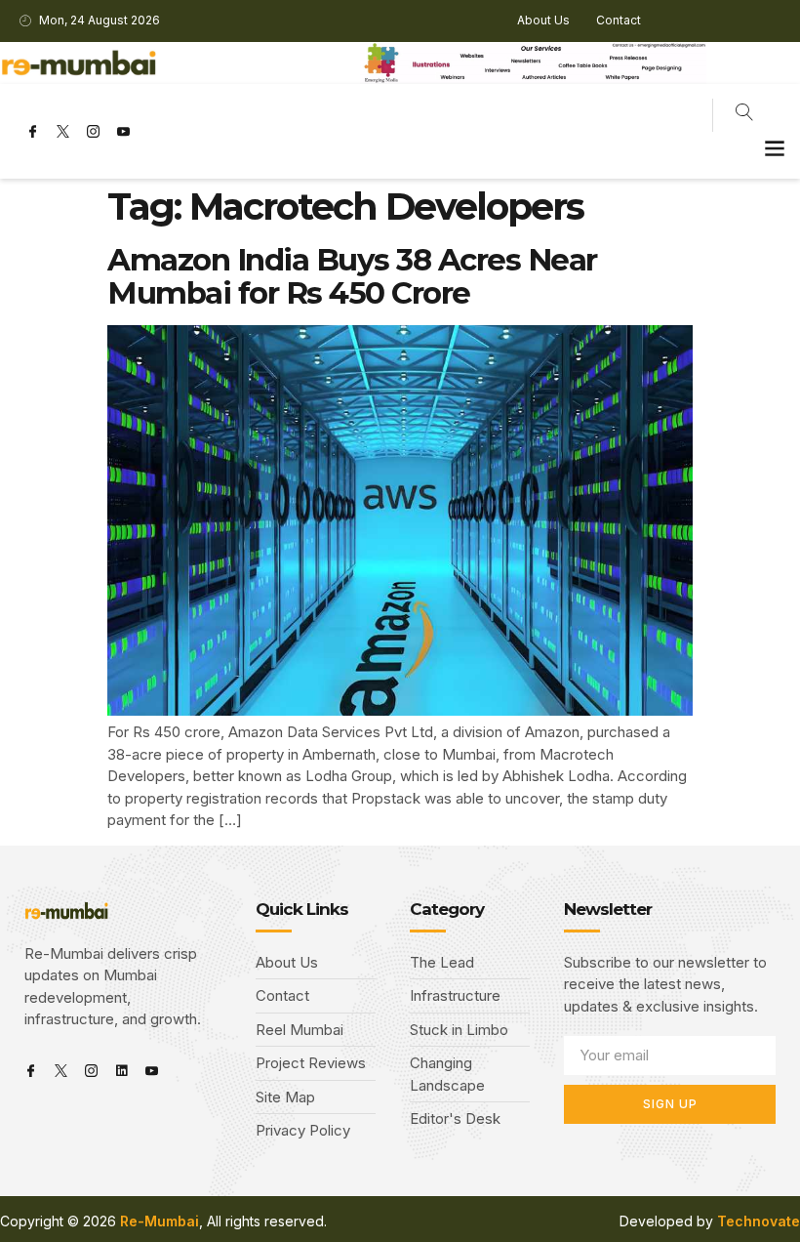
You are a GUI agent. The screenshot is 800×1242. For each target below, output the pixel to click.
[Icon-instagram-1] (92, 132)
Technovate (758, 1221)
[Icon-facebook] (32, 132)
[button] (774, 148)
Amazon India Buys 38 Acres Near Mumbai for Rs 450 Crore (352, 276)
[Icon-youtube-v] (123, 132)
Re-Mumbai (159, 1221)
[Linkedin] (121, 1070)
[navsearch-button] (744, 115)
